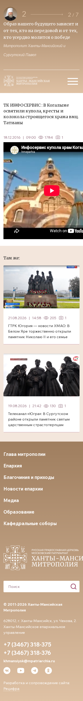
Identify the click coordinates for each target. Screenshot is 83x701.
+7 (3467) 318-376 (27, 652)
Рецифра (11, 688)
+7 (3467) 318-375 (27, 644)
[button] (47, 14)
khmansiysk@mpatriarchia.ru (29, 661)
